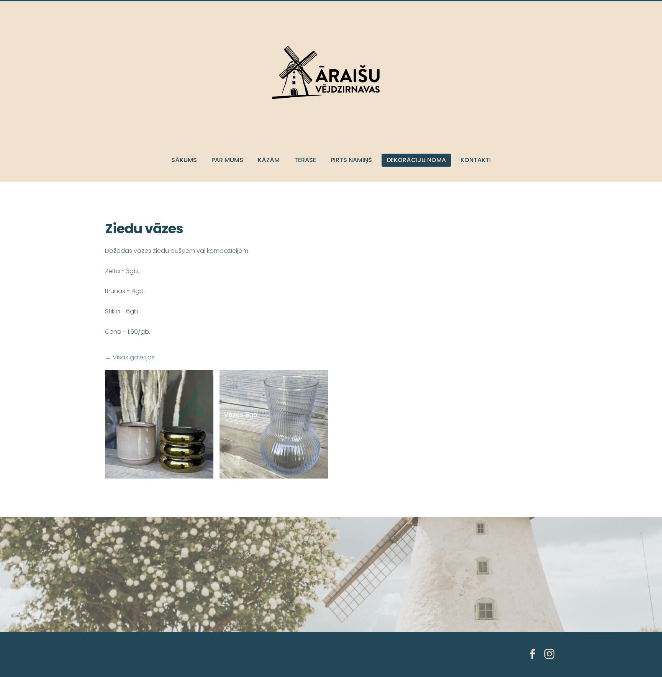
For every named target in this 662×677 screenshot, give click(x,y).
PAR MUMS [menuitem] (227, 160)
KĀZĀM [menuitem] (269, 160)
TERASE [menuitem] (305, 160)
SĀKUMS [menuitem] (184, 160)
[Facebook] (532, 654)
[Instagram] (549, 654)
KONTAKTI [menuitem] (475, 160)
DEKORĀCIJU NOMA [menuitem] (416, 160)
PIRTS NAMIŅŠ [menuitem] (351, 160)
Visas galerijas (134, 357)
